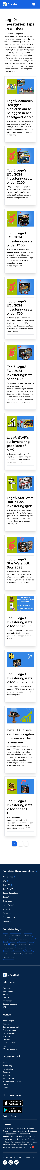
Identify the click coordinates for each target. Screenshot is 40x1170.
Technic (6, 913)
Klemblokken (8, 1078)
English (6, 1116)
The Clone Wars (9, 958)
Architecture (8, 877)
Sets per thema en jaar (12, 1027)
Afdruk (5, 1007)
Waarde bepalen (10, 1049)
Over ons (6, 988)
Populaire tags (12, 929)
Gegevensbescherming (12, 1004)
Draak (12, 944)
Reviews (6, 1072)
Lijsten (5, 1088)
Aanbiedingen (8, 1021)
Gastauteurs (8, 991)
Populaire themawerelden (19, 871)
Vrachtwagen (29, 953)
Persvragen (7, 1001)
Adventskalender (16, 935)
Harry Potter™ (8, 905)
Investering (7, 1066)
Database (7, 1024)
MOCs (5, 1084)
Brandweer (20, 949)
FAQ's (5, 994)
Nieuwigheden (9, 1043)
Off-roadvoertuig (16, 953)
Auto (5, 944)
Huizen (29, 949)
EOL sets (6, 1036)
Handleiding (8, 1069)
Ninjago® (6, 909)
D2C (5, 935)
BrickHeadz (7, 901)
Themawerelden (9, 1030)
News (5, 1046)
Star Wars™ (8, 889)
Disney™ (6, 885)
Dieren (32, 940)
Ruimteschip (22, 944)
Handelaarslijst (9, 1033)
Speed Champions (10, 893)
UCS (5, 940)
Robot (31, 944)
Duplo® (6, 897)
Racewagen (27, 935)
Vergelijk (6, 1075)
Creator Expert (9, 917)
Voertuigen (23, 940)
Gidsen (5, 1062)
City (4, 881)
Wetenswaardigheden (12, 1081)
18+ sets (6, 1039)
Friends (6, 921)
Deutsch (14, 1116)
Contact (6, 997)
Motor (6, 953)
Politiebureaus (8, 949)
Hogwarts (13, 940)
